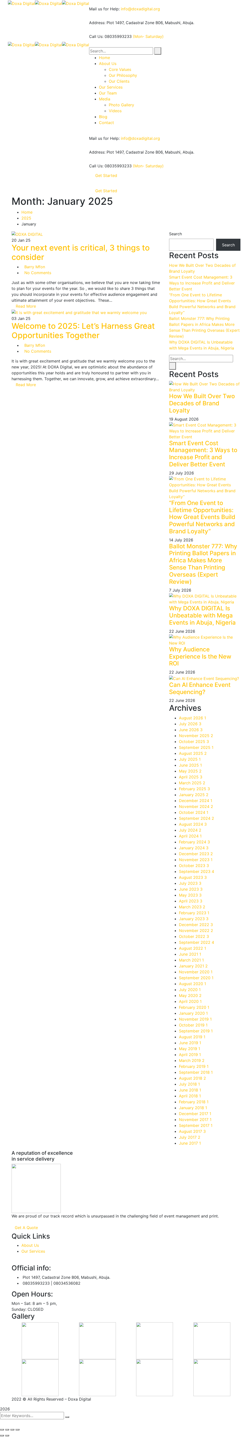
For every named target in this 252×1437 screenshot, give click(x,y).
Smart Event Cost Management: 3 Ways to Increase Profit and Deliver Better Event (202, 283)
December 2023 (196, 853)
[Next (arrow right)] (7, 1435)
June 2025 (190, 765)
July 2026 (190, 723)
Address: (97, 22)
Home (26, 212)
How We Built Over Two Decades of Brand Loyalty (202, 403)
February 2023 (194, 912)
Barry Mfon (34, 266)
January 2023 (193, 918)
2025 (26, 218)
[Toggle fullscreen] (12, 1429)
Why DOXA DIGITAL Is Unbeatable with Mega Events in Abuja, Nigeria (202, 615)
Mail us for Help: (104, 8)
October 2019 (193, 1025)
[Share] (7, 1429)
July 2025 (190, 759)
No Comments (37, 272)
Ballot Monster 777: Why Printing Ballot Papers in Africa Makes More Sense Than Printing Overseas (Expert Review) (203, 564)
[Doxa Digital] (21, 2)
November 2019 (195, 1019)
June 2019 (190, 1042)
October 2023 (194, 865)
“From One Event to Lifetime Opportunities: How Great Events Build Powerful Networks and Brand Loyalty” (202, 517)
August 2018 (192, 1078)
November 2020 (195, 971)
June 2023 (191, 889)
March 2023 (192, 906)
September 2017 (195, 1125)
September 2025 (196, 747)
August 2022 (192, 948)
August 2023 (193, 877)
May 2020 (190, 995)
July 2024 (190, 830)
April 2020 (190, 1001)
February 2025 (194, 788)
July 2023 (190, 883)
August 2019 (192, 1036)
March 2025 (192, 782)
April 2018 (190, 1095)
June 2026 (191, 729)
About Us (30, 1245)
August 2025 (193, 753)
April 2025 (190, 776)
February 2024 (194, 841)
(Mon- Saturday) (148, 36)
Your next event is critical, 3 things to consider (81, 252)
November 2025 (196, 735)
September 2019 (196, 1030)
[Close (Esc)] (2, 1429)
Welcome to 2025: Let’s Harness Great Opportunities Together (83, 330)
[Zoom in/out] (17, 1429)
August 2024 (193, 824)
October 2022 (194, 936)
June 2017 (190, 1143)
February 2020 (194, 1007)
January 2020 (193, 1013)
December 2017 (195, 1113)
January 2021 (193, 965)
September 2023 (196, 871)
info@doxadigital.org (140, 8)
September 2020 (196, 977)
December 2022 (196, 924)
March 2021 (191, 960)
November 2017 (195, 1119)
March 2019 (192, 1060)
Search (175, 233)
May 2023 (190, 895)
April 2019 (190, 1054)
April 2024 (190, 836)
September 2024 (196, 818)
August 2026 (192, 717)
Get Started (106, 175)
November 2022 (196, 930)
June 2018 (190, 1090)
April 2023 (190, 901)
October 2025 (194, 741)
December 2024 (195, 800)
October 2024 (193, 812)
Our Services (33, 1251)
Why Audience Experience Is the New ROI (200, 656)
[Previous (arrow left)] (2, 1435)
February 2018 (193, 1101)
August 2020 (192, 983)
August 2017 (192, 1131)
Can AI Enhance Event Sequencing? (200, 688)
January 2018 (193, 1107)
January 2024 (193, 847)
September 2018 (196, 1072)
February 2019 (193, 1066)
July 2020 (190, 989)
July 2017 (189, 1137)
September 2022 (196, 942)
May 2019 (189, 1048)
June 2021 (190, 954)
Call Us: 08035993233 (110, 36)
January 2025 (193, 794)
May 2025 (190, 771)
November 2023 (195, 859)
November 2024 (196, 806)
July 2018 (189, 1084)
